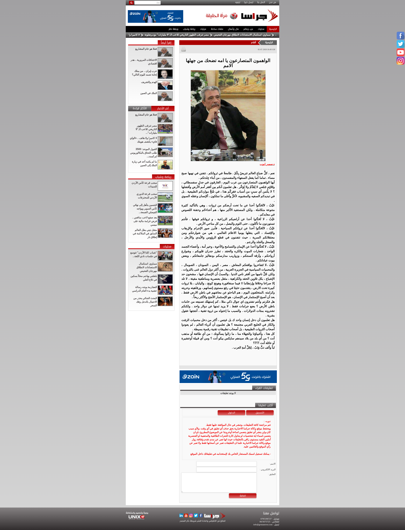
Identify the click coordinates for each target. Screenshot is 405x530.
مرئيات (203, 29)
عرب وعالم (248, 29)
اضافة (243, 495)
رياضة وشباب (189, 29)
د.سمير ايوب (267, 164)
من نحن (272, 2)
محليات (261, 29)
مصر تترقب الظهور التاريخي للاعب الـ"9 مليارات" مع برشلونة (196, 34)
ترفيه (237, 2)
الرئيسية (273, 29)
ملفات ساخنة (217, 29)
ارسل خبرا (248, 2)
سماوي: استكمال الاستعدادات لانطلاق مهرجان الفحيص (262, 34)
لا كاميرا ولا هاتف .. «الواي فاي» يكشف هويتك (135, 34)
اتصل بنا (261, 2)
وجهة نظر (173, 29)
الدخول (231, 412)
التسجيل (260, 412)
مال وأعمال (233, 29)
